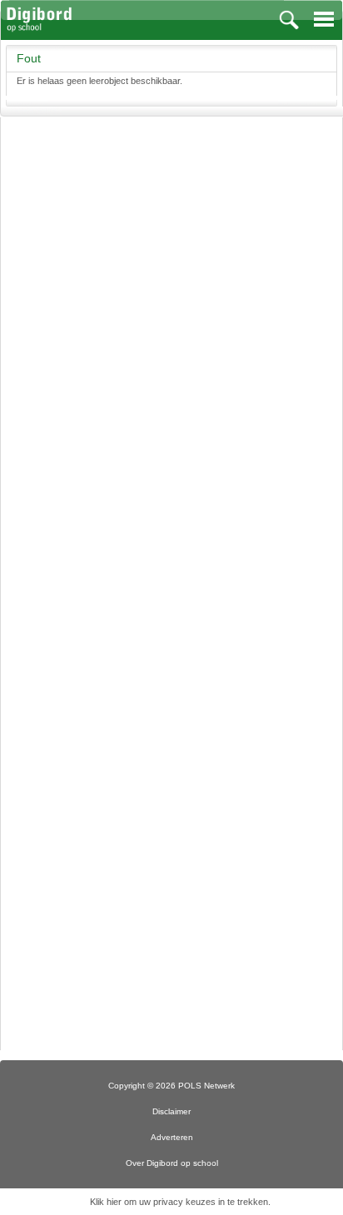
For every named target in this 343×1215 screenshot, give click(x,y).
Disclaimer (171, 1111)
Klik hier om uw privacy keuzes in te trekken (179, 1202)
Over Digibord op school (172, 1163)
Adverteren (172, 1137)
